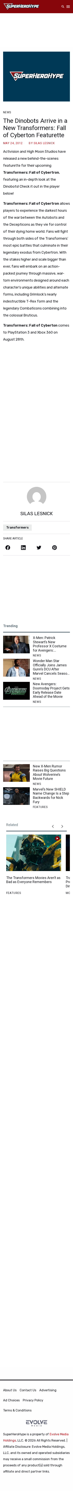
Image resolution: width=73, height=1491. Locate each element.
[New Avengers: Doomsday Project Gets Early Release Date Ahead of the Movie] (16, 691)
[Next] (62, 826)
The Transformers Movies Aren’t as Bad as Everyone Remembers (33, 880)
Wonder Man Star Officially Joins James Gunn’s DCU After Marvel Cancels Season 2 (51, 667)
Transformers (17, 527)
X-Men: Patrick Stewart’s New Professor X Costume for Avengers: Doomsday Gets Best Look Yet (50, 644)
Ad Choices (11, 1400)
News (7, 112)
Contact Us (28, 1390)
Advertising (47, 1390)
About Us (10, 1390)
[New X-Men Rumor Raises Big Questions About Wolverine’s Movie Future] (16, 773)
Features (40, 807)
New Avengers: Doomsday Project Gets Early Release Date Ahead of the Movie (51, 690)
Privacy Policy (33, 1400)
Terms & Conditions (17, 1410)
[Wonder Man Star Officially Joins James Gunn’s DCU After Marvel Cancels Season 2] (16, 667)
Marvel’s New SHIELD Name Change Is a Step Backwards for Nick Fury (51, 795)
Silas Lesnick (44, 143)
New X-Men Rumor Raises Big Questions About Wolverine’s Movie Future (49, 772)
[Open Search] (62, 7)
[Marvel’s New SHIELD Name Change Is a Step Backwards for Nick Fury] (16, 796)
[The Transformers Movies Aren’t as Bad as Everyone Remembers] (33, 853)
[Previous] (52, 826)
